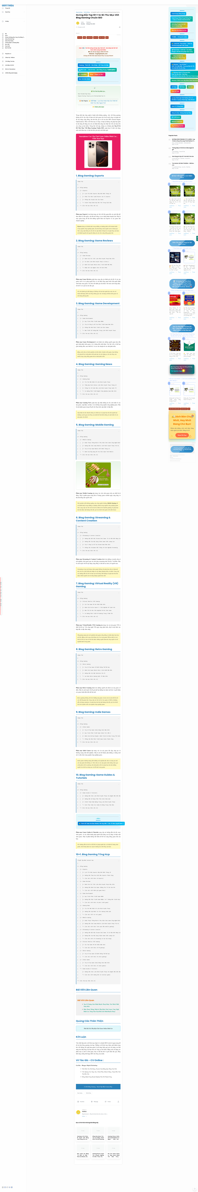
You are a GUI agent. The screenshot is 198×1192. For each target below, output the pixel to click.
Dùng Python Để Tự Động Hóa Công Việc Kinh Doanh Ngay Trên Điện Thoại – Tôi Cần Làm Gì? (175, 311)
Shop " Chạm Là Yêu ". (97, 74)
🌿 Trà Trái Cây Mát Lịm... (98, 91)
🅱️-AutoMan (83, 74)
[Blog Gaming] (80, 1093)
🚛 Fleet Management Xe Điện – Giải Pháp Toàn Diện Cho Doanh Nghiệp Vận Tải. (189, 267)
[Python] (173, 143)
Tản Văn (80, 37)
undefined (171, 206)
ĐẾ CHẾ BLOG (176, 117)
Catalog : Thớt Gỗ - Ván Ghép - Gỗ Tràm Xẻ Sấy (93, 65)
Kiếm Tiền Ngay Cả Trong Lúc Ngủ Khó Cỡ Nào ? (182, 243)
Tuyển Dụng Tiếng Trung (178, 13)
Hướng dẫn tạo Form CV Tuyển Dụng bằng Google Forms (175, 399)
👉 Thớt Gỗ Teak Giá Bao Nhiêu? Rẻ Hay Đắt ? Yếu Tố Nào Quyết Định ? (101, 823)
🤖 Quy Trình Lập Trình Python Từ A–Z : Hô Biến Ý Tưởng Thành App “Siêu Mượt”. (183, 98)
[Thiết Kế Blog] (88, 1093)
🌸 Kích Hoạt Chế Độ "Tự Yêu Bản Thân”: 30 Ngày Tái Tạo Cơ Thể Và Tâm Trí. (175, 201)
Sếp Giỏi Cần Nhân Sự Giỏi (179, 30)
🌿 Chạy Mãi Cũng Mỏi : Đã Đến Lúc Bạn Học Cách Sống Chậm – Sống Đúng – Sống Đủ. (189, 229)
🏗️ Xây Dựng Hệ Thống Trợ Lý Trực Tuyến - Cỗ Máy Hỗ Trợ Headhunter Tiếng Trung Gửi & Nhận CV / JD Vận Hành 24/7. (189, 311)
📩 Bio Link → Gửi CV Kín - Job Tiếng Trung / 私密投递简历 (97, 70)
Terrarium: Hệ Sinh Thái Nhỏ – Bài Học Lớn (183, 164)
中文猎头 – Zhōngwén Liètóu (179, 37)
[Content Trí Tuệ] (182, 151)
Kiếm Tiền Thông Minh (174, 408)
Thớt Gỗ (190, 87)
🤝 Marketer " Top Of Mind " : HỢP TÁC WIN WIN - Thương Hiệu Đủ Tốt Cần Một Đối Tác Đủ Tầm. (183, 66)
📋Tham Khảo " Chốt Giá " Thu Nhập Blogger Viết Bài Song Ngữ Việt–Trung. (182, 50)
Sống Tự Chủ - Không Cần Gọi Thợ (181, 113)
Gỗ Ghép (182, 87)
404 (189, 408)
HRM (84, 37)
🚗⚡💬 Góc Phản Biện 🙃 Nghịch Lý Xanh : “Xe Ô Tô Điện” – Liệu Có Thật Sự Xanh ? (175, 267)
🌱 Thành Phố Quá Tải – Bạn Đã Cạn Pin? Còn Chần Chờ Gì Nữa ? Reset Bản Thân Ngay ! (175, 229)
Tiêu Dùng (101, 37)
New (107, 37)
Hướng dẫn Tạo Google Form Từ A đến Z (189, 398)
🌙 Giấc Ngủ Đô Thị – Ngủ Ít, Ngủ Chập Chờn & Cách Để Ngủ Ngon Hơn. (189, 201)
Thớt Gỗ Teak (175, 91)
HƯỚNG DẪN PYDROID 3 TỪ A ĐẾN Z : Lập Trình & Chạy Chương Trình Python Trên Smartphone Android (184, 140)
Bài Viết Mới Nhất (84, 79)
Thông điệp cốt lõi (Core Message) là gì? (183, 148)
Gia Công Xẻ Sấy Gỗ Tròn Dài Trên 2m (183, 156)
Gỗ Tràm (174, 87)
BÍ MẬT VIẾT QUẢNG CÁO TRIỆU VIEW (182, 177)
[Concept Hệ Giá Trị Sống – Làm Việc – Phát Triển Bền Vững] (183, 167)
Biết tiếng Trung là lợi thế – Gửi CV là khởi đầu (179, 25)
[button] (82, 1101)
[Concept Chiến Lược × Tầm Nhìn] (178, 158)
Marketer (89, 37)
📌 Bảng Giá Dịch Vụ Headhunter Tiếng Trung (178, 56)
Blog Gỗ (96, 37)
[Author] (83, 24)
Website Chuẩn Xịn (177, 121)
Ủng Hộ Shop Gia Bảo (178, 126)
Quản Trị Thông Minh (177, 106)
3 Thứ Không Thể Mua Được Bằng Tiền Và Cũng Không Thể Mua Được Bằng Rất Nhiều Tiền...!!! (182, 449)
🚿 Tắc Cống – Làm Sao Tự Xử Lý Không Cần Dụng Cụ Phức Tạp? (175, 354)
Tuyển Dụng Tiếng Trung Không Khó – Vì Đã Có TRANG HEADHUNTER (182, 18)
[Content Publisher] (175, 151)
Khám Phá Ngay (182, 435)
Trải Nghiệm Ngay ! (177, 371)
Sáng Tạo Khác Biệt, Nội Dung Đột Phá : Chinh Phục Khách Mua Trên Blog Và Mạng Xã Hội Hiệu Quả (182, 328)
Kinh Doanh (184, 408)
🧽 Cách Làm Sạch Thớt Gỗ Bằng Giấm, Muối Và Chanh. (189, 354)
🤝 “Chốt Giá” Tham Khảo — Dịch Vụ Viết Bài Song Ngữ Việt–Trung (182, 44)
